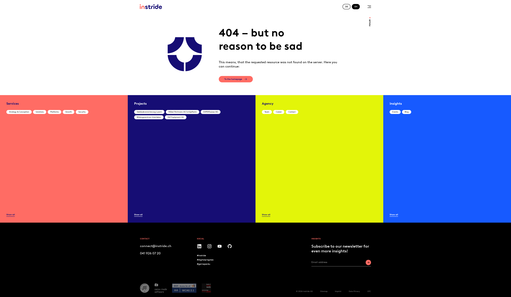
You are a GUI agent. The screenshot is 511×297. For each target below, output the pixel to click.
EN (356, 6)
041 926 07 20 (150, 253)
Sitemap (323, 291)
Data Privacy (354, 291)
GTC (369, 291)
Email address (319, 262)
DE (346, 6)
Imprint (338, 291)
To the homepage (233, 79)
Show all (10, 214)
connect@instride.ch (155, 246)
